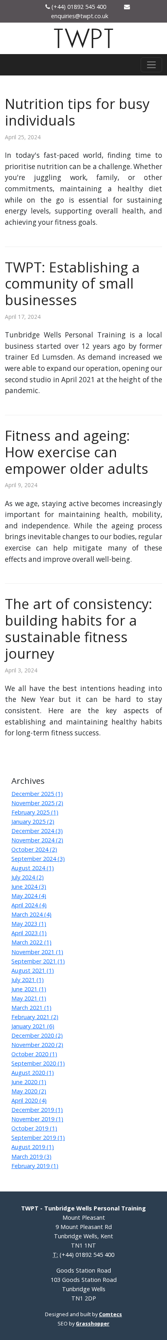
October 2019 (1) (34, 1128)
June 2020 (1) (28, 1082)
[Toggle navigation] (151, 64)
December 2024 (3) (37, 831)
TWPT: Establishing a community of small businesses (72, 284)
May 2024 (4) (28, 896)
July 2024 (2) (27, 877)
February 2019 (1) (34, 1166)
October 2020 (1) (34, 1054)
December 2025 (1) (37, 794)
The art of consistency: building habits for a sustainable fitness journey (78, 628)
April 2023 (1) (29, 933)
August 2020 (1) (32, 1072)
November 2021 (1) (37, 952)
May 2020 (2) (28, 1091)
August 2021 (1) (32, 970)
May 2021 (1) (28, 998)
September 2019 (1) (38, 1137)
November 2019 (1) (37, 1119)
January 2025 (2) (32, 821)
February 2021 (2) (34, 1017)
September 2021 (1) (38, 961)
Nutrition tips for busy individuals (77, 112)
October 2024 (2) (34, 849)
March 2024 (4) (31, 914)
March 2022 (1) (31, 942)
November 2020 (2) (37, 1045)
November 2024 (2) (37, 840)
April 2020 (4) (29, 1100)
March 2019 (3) (31, 1156)
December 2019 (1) (37, 1110)
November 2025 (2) (37, 803)
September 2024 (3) (38, 859)
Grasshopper (92, 1323)
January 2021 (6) (32, 1026)
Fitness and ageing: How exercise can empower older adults (76, 452)
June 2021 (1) (28, 989)
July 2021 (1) (27, 980)
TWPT (83, 39)
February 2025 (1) (34, 812)
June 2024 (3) (28, 886)
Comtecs (110, 1314)
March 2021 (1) (31, 1007)
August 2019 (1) (32, 1147)
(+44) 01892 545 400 (87, 1254)
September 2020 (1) (38, 1063)
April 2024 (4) (29, 905)
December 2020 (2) (37, 1035)
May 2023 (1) (28, 924)
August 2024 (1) (32, 868)
